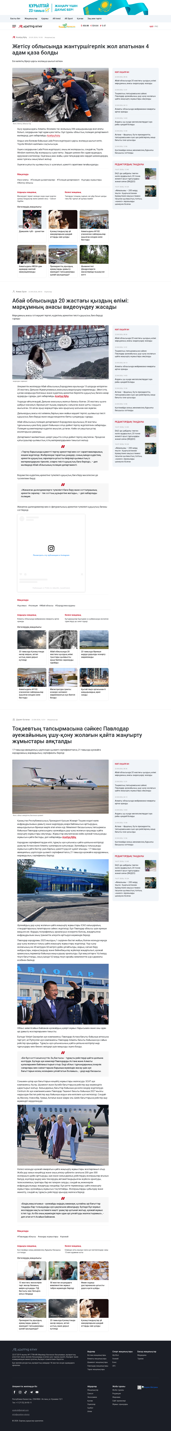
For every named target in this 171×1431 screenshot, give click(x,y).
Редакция (116, 1394)
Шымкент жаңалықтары (97, 1362)
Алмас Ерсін (21, 292)
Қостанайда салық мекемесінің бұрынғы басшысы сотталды (134, 151)
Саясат (90, 1394)
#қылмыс (22, 605)
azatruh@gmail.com (20, 1410)
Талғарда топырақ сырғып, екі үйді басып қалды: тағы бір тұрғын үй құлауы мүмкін (86, 197)
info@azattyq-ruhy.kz (21, 1415)
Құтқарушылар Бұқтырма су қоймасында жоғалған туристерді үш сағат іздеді (87, 620)
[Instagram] (20, 1392)
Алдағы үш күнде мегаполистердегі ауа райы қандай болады (133, 123)
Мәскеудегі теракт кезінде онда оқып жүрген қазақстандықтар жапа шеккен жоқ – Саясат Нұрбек (36, 198)
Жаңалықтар (31, 18)
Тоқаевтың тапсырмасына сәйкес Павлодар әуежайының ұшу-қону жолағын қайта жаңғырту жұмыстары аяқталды (135, 96)
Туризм (140, 1359)
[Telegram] (31, 1392)
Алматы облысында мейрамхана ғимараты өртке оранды (135, 110)
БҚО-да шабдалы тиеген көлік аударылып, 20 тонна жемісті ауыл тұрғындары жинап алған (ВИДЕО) (127, 177)
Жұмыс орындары (120, 1404)
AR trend (56, 18)
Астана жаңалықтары (96, 1355)
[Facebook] (14, 1392)
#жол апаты (23, 180)
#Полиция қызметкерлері (42, 180)
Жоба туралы (118, 1390)
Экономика (92, 1397)
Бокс (114, 1362)
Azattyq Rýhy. (69, 837)
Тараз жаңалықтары (96, 1369)
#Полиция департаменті (68, 180)
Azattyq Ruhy (53, 135)
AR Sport (69, 18)
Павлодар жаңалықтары (97, 1366)
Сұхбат (90, 1408)
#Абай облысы (46, 605)
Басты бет (15, 18)
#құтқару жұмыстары (91, 180)
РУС (156, 26)
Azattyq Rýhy (61, 396)
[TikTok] (25, 1392)
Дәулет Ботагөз (23, 720)
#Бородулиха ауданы (65, 605)
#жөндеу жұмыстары (48, 1236)
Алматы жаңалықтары (96, 1359)
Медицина (141, 1355)
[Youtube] (37, 1392)
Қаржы (44, 18)
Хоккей (115, 1359)
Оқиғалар (48, 292)
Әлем (89, 1411)
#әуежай (64, 1236)
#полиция (33, 605)
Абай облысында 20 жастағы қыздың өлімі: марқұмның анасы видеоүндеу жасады (135, 82)
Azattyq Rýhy (21, 37)
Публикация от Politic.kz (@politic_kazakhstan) (51, 588)
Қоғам (80, 18)
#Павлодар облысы (26, 1236)
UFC (114, 1366)
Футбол (115, 1355)
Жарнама (116, 1397)
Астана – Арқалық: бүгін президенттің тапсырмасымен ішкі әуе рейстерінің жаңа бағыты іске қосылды (135, 137)
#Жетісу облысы (25, 183)
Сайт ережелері (119, 1401)
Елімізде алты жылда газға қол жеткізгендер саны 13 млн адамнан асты (86, 1251)
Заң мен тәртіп (95, 18)
